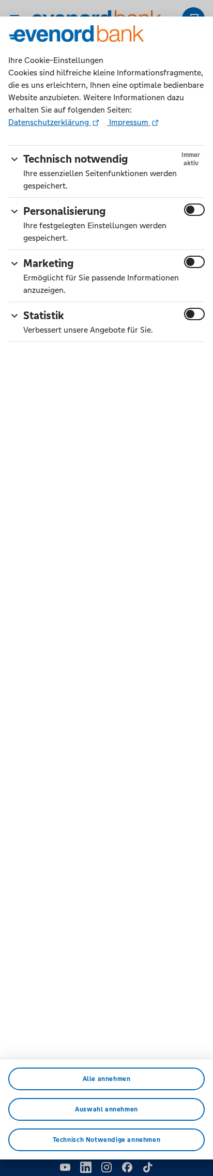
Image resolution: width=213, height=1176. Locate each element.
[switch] (194, 209)
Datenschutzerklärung (49, 122)
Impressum (128, 122)
